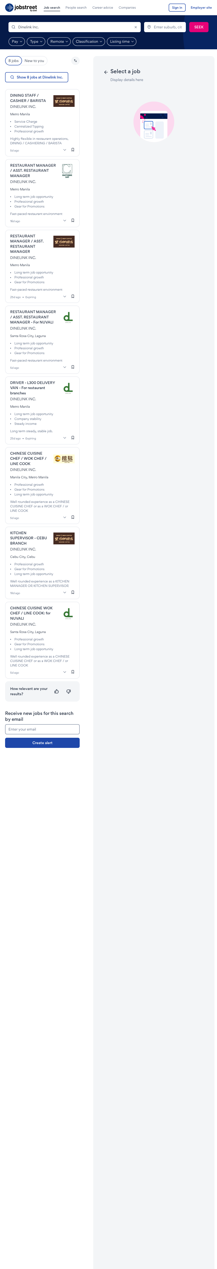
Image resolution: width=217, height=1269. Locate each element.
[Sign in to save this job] (73, 150)
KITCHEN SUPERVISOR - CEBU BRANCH (28, 538)
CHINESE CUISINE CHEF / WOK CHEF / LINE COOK (28, 458)
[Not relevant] (68, 691)
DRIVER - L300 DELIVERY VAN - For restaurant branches (32, 387)
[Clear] (135, 27)
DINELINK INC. (23, 106)
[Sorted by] (75, 60)
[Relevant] (56, 691)
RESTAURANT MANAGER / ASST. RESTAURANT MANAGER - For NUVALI (33, 317)
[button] (75, 60)
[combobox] (74, 27)
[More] (64, 150)
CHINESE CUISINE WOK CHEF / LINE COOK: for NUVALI (31, 613)
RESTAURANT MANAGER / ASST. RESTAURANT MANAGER (33, 170)
